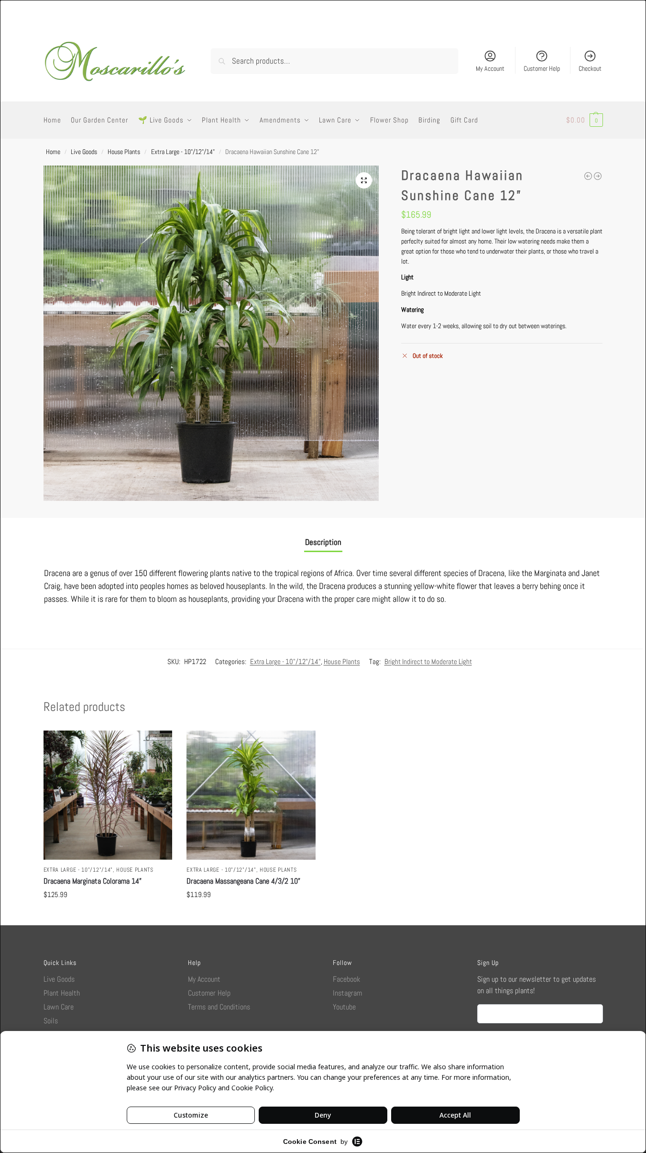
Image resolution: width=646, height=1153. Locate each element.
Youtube (344, 1007)
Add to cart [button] (107, 915)
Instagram (347, 993)
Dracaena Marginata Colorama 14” (93, 881)
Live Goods (84, 151)
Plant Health (62, 993)
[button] (584, 120)
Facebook (346, 979)
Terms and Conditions (219, 1007)
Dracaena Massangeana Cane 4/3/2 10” (243, 881)
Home (53, 151)
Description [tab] (323, 542)
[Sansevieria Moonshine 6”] (588, 176)
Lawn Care (59, 1007)
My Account (490, 68)
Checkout (590, 68)
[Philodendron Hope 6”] (597, 176)
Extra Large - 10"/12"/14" (183, 151)
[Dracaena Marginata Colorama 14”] (108, 795)
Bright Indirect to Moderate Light (428, 661)
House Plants (124, 151)
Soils (51, 1021)
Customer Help (542, 68)
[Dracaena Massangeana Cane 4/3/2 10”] (251, 795)
